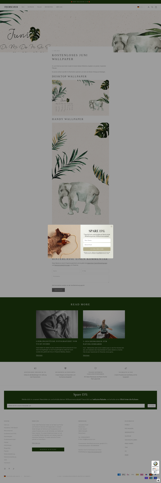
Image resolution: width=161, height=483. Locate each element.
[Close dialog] (112, 226)
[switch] (155, 472)
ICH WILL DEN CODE (96, 249)
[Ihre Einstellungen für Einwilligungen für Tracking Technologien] (158, 480)
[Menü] (158, 462)
